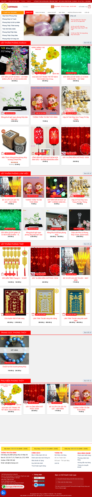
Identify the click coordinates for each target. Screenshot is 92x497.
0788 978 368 (15, 448)
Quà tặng (62, 12)
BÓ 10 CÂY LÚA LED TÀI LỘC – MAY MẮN (10, 201)
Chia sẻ (73, 16)
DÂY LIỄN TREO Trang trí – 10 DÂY (14, 278)
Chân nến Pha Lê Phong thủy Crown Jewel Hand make (79, 234)
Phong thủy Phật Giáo (9, 32)
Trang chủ (29, 12)
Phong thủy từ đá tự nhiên (11, 22)
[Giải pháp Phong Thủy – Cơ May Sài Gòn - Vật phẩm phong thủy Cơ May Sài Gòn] (10, 7)
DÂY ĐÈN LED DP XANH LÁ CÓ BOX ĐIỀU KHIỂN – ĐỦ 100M (75, 78)
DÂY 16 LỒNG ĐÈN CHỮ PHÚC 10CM (76, 157)
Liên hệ (29, 1)
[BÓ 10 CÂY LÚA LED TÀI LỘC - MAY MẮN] (58, 393)
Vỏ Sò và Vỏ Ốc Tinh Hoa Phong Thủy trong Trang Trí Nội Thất (79, 28)
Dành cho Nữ (52, 12)
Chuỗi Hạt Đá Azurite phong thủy (14, 367)
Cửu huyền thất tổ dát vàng (14, 318)
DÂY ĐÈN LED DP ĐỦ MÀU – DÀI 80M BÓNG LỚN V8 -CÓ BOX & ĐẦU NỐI (14, 78)
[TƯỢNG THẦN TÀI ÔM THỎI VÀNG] (81, 395)
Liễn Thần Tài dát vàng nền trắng (45, 318)
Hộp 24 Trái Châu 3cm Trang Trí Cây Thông (76, 118)
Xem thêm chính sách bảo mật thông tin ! (11, 484)
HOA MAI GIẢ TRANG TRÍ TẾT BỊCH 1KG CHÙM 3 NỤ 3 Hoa (45, 78)
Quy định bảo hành (37, 463)
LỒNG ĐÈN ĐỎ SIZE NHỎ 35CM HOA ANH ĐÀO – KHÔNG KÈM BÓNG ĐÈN (45, 158)
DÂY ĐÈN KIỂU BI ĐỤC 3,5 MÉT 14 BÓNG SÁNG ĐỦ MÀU (57, 201)
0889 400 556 (75, 448)
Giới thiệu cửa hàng (60, 455)
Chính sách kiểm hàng (84, 455)
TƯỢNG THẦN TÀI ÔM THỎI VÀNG (45, 117)
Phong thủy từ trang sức (10, 39)
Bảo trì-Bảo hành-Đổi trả (39, 455)
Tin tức (23, 1)
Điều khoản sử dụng (38, 460)
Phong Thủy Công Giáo (10, 35)
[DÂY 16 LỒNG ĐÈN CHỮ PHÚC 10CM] (34, 393)
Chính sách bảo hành (13, 1)
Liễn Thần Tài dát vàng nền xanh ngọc (75, 319)
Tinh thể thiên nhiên (9, 29)
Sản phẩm (3, 1)
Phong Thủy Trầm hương (10, 25)
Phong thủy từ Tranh (9, 19)
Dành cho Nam (40, 12)
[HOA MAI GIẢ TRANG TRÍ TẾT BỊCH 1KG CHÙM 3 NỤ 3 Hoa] (11, 395)
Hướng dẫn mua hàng (75, 12)
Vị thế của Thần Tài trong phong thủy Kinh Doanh (79, 33)
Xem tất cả (87, 43)
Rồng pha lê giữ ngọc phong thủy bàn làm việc (14, 118)
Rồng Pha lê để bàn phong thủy (56, 234)
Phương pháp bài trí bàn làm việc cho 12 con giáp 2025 (78, 20)
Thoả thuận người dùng (39, 466)
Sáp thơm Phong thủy (9, 16)
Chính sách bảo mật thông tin (41, 458)
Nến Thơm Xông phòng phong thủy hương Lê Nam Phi (14, 158)
